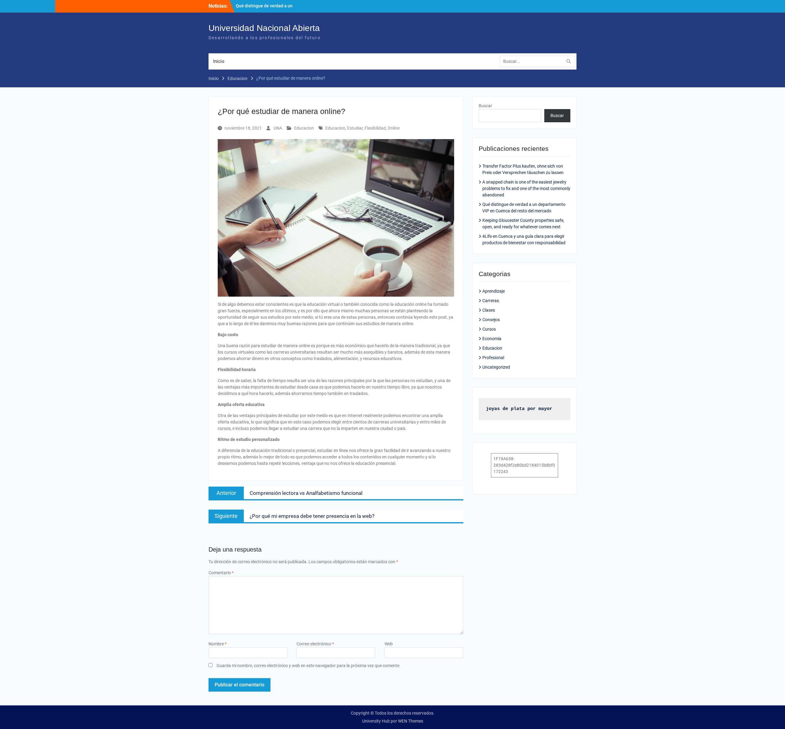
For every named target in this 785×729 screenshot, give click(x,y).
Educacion (304, 128)
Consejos (491, 319)
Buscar (485, 105)
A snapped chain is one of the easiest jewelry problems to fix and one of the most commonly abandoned (526, 188)
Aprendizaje (493, 291)
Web (389, 643)
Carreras (490, 300)
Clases (488, 310)
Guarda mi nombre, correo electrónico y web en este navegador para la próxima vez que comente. (308, 665)
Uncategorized (496, 367)
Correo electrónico (315, 643)
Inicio (218, 61)
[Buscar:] (539, 61)
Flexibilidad (375, 128)
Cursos (489, 329)
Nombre (218, 643)
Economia (491, 338)
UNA (278, 128)
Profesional (493, 357)
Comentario (221, 572)
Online (394, 128)
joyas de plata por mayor (519, 409)
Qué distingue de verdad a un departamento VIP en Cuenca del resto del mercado (277, 9)
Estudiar (355, 128)
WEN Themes (410, 721)
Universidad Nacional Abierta (264, 28)
